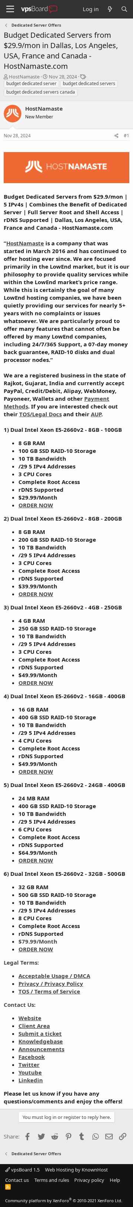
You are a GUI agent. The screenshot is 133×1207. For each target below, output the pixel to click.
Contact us (17, 1180)
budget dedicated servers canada (40, 92)
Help (115, 1180)
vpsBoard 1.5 (25, 1169)
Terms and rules (51, 1180)
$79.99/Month (37, 941)
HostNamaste (24, 76)
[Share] (116, 136)
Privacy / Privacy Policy (50, 983)
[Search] (124, 9)
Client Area (34, 1025)
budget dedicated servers (89, 83)
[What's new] (109, 9)
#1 (126, 135)
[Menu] (10, 9)
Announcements (41, 1049)
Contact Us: (19, 1004)
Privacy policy (89, 1180)
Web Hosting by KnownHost (76, 1169)
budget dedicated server (31, 83)
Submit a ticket (40, 1033)
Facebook (31, 1056)
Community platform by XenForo (63, 1200)
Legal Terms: (21, 962)
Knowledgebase (40, 1041)
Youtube (30, 1072)
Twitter (29, 1064)
